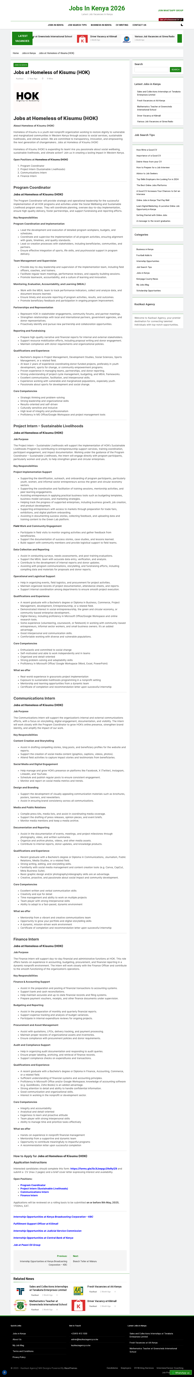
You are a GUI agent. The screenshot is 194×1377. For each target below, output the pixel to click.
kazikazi (19, 78)
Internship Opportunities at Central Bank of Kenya (43, 1237)
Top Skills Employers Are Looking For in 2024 (157, 179)
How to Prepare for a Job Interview (153, 167)
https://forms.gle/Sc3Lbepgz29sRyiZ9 (93, 1168)
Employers (126, 1368)
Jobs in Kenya (55, 25)
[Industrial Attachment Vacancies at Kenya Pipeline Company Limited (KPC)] (151, 40)
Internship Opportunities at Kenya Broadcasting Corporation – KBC (53, 1216)
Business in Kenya (101, 25)
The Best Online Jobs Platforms (151, 185)
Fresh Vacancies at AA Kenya (104, 1286)
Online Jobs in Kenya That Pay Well (152, 200)
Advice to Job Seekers (147, 173)
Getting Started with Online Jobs (151, 215)
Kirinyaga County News (147, 279)
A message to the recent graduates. (153, 221)
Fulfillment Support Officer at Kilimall (35, 1223)
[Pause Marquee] (179, 38)
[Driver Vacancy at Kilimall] (49, 40)
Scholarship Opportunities (148, 290)
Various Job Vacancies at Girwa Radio (122, 36)
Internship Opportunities (147, 261)
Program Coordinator (33, 1185)
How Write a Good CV (146, 150)
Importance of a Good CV (148, 155)
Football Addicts (144, 255)
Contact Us (139, 25)
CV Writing (122, 25)
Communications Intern (34, 1192)
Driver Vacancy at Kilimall (70, 36)
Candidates (112, 1368)
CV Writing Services (144, 1368)
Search (138, 64)
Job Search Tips (77, 25)
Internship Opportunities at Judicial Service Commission (47, 1230)
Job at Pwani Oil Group (26, 1244)
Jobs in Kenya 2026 (97, 8)
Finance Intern (29, 1195)
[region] (37, 1356)
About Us (17, 1339)
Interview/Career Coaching (170, 1368)
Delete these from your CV (149, 161)
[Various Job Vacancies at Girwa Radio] (93, 40)
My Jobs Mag (142, 285)
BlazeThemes (70, 1368)
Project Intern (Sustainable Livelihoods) (44, 1188)
